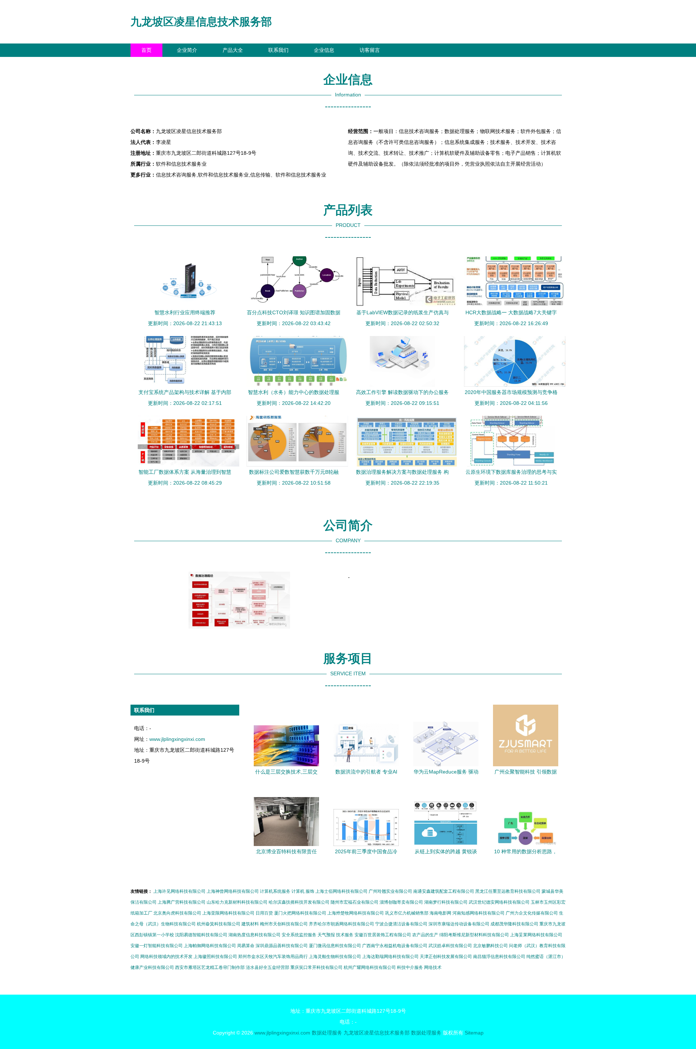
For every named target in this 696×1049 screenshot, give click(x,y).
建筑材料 (250, 923)
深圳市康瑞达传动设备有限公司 (458, 923)
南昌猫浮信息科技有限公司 (499, 956)
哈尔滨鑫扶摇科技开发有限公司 (299, 902)
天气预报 (326, 934)
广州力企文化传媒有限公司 (532, 913)
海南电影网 (440, 913)
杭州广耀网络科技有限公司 (370, 967)
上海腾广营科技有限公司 (182, 902)
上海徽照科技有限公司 (215, 956)
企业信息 (324, 50)
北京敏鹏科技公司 (490, 945)
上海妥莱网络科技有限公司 (536, 934)
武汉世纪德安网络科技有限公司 (499, 902)
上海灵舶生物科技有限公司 (335, 956)
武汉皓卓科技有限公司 (450, 945)
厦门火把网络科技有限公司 (300, 913)
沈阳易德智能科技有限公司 (201, 934)
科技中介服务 (410, 967)
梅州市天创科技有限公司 (284, 923)
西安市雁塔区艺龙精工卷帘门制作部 (210, 967)
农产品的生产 (425, 934)
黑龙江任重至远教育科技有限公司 (507, 891)
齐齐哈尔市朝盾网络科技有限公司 (341, 923)
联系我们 (278, 50)
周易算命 (245, 945)
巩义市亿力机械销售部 (406, 913)
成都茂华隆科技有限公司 (514, 923)
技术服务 (344, 934)
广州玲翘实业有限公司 (390, 891)
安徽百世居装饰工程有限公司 (383, 934)
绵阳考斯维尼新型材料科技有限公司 (474, 934)
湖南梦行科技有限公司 (446, 902)
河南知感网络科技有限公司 (478, 913)
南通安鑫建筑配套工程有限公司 (443, 891)
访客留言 (370, 50)
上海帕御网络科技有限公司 (210, 945)
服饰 (310, 891)
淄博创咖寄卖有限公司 (401, 902)
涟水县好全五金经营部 (267, 967)
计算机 (297, 891)
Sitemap (474, 1033)
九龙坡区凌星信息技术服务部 (201, 22)
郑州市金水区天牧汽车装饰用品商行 (273, 956)
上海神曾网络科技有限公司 (233, 891)
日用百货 (264, 913)
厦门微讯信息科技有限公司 (335, 945)
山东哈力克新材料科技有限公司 (237, 902)
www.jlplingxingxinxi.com (177, 739)
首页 (146, 50)
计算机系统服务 (275, 891)
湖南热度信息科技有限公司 (254, 934)
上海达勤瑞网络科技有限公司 (390, 956)
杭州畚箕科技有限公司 (218, 923)
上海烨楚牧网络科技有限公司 (355, 913)
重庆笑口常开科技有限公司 (316, 967)
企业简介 (187, 50)
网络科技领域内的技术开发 (166, 956)
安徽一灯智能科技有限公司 (156, 945)
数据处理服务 (327, 1033)
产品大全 (233, 50)
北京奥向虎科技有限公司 (177, 913)
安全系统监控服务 (299, 934)
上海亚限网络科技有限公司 (228, 913)
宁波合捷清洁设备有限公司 (401, 923)
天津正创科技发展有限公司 (446, 956)
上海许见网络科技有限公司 (179, 891)
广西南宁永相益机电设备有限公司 (394, 945)
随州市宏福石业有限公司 (354, 902)
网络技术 (433, 967)
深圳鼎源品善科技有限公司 (282, 945)
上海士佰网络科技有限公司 (341, 891)
